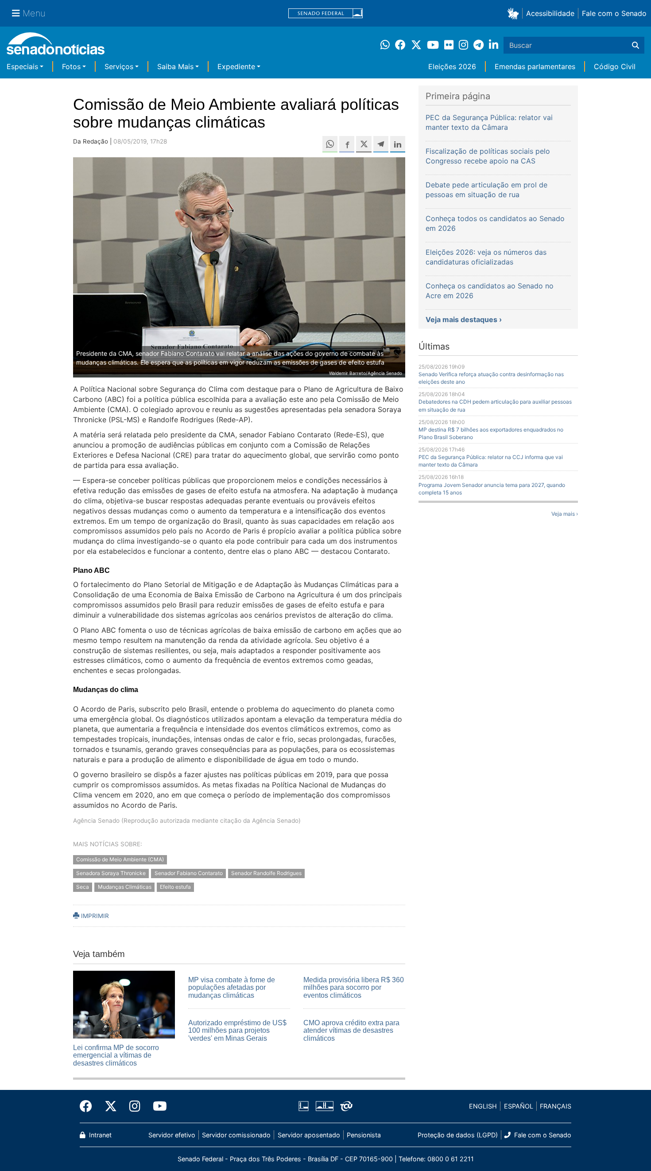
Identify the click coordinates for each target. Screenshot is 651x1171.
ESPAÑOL (518, 1106)
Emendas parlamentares (535, 66)
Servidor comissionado (236, 1135)
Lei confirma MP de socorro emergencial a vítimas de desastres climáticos (116, 1055)
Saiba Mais (175, 66)
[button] (515, 13)
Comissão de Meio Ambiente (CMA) (120, 859)
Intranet (99, 1135)
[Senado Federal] (325, 13)
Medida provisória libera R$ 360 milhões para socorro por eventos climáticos (353, 987)
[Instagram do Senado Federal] (135, 1106)
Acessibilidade (550, 13)
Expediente (236, 66)
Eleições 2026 (452, 66)
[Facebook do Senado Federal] (89, 1106)
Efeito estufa (175, 886)
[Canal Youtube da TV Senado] (157, 1106)
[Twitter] (110, 1106)
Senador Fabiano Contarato (189, 873)
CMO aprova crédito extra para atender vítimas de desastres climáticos (351, 1030)
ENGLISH (483, 1106)
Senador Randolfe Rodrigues (266, 873)
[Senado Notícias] (56, 46)
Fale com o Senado (614, 13)
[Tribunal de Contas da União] (346, 1105)
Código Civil (615, 66)
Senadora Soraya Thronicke (111, 873)
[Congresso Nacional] (324, 1105)
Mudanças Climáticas (124, 886)
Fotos (71, 66)
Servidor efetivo (171, 1135)
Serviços (119, 66)
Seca (82, 886)
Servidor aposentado (309, 1135)
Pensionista (364, 1135)
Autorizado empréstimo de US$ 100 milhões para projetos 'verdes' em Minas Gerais (237, 1030)
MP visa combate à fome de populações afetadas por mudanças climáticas (231, 987)
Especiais (22, 66)
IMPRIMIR (94, 915)
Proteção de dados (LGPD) (458, 1135)
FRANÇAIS (555, 1106)
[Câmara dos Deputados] (303, 1105)
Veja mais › (564, 513)
